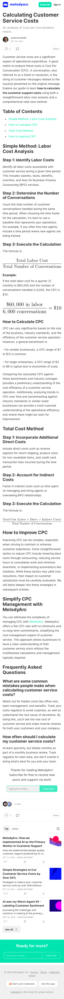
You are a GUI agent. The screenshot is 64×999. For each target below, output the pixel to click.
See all (9, 929)
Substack (16, 992)
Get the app (48, 983)
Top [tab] (6, 828)
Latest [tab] (15, 828)
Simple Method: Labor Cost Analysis (32, 119)
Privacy (34, 972)
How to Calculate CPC (23, 124)
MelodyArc (36, 621)
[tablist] (11, 828)
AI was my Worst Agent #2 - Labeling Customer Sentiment (23, 903)
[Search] (58, 828)
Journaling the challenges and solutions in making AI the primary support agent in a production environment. (22, 911)
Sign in (57, 4)
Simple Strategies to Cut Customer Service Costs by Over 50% (21, 873)
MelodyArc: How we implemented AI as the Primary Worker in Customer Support (24, 842)
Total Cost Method (21, 130)
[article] (32, 850)
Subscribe (45, 4)
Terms (43, 972)
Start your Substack (23, 983)
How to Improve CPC (22, 136)
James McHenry (19, 38)
